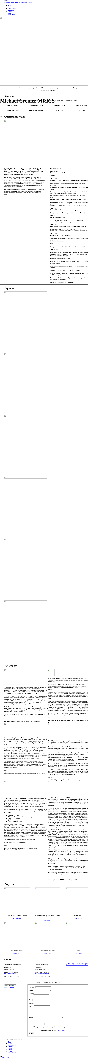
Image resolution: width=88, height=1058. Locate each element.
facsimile (31, 1003)
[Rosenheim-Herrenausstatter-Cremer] (17, 923)
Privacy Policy (61, 1030)
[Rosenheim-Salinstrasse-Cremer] (47, 923)
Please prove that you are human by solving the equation (49, 1027)
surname (31, 990)
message (31, 1017)
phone (30, 1000)
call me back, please (35, 1020)
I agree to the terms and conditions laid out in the (48, 1030)
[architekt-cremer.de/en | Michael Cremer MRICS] (18, 2)
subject (31, 1006)
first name (32, 987)
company (31, 996)
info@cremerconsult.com (42, 973)
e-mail (31, 993)
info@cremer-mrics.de (10, 973)
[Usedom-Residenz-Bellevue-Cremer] (47, 888)
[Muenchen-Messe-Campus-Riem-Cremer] (17, 888)
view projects (17, 918)
